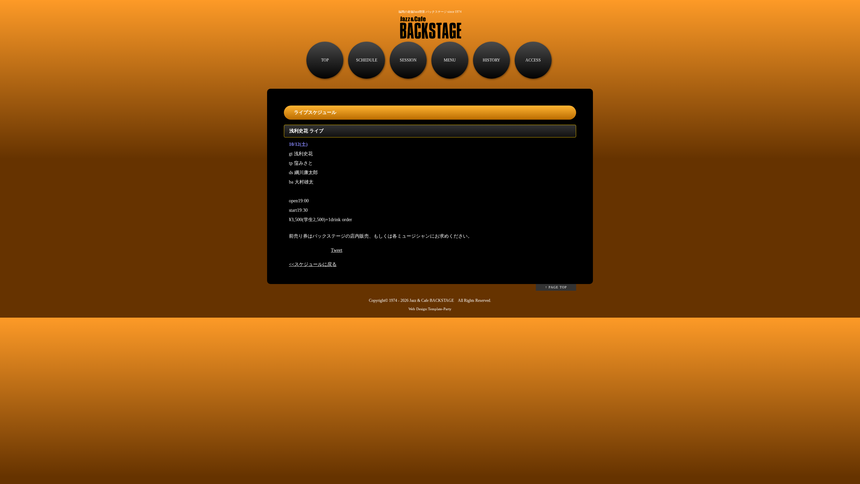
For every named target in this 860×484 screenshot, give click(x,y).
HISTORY (491, 60)
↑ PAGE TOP (556, 287)
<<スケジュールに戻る (313, 264)
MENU (450, 60)
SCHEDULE (366, 60)
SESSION (408, 60)
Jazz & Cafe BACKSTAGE (432, 300)
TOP (325, 60)
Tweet (336, 250)
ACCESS (533, 60)
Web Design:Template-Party (430, 309)
